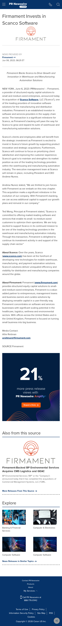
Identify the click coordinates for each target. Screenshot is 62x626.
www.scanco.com (12, 256)
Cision (36, 621)
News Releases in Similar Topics (18, 561)
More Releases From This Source (18, 491)
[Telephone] (50, 4)
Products (30, 584)
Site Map (41, 613)
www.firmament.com (46, 282)
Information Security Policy (21, 613)
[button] (31, 33)
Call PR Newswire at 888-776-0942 (31, 599)
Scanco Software (29, 99)
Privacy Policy (38, 609)
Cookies (31, 616)
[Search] (58, 4)
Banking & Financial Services (11, 529)
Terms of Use (22, 609)
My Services (30, 590)
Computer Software (11, 554)
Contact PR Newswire (30, 580)
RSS (51, 613)
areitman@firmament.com (16, 338)
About (30, 587)
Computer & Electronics (44, 527)
